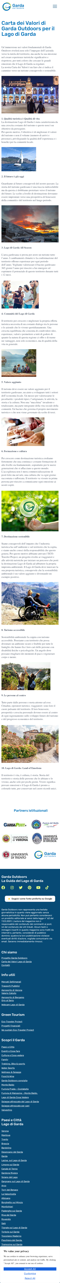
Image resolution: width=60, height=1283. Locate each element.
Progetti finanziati (10, 1026)
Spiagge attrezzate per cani (15, 1105)
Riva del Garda (8, 1215)
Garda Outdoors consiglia (14, 1080)
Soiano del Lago (9, 1177)
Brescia (5, 1143)
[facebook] (3, 887)
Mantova (5, 1135)
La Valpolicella (8, 1194)
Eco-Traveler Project (11, 1021)
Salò (3, 1223)
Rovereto (6, 1219)
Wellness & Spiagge (11, 1072)
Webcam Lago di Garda (12, 1004)
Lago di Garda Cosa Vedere (15, 1097)
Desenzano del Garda (12, 1152)
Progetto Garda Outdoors (14, 958)
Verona (5, 1131)
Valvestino (6, 1110)
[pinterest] (29, 887)
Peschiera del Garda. (11, 1240)
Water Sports (8, 1068)
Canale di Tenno (9, 1169)
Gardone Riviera (9, 1173)
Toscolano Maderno (11, 1236)
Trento (4, 1139)
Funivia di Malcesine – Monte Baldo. (19, 1093)
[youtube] (38, 887)
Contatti (5, 965)
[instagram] (12, 887)
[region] (30, 1264)
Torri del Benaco (9, 1190)
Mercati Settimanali (11, 981)
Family (4, 1059)
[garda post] (15, 824)
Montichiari (7, 1206)
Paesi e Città (7, 1047)
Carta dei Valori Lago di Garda (16, 961)
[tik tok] (47, 887)
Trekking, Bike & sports (13, 1063)
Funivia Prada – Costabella (15, 1089)
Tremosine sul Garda (11, 1244)
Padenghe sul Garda (11, 1211)
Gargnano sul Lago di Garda (15, 1181)
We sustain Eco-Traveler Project (17, 1030)
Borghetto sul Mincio (12, 1202)
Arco (3, 1185)
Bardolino (6, 1148)
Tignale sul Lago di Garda (14, 1227)
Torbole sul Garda (10, 1232)
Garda (4, 1156)
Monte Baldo (7, 1084)
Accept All (30, 1268)
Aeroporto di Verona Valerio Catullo (11, 992)
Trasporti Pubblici (10, 986)
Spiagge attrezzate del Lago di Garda (20, 1101)
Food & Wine (7, 1076)
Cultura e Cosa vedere (12, 1055)
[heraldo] (45, 824)
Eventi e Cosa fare (10, 1051)
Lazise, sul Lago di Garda (14, 1160)
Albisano (5, 1198)
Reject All (30, 1278)
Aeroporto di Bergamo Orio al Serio (12, 999)
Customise (30, 1273)
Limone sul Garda (10, 1164)
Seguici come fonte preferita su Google (32, 898)
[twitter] (21, 887)
